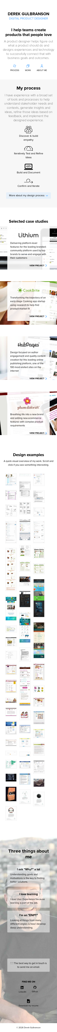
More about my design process (27, 195)
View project (37, 265)
